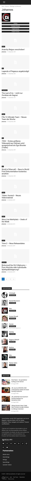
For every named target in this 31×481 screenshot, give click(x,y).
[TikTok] (22, 443)
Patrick (11, 324)
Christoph (12, 293)
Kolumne (4, 262)
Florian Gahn (13, 363)
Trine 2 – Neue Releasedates (13, 243)
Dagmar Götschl (14, 339)
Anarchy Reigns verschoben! (13, 49)
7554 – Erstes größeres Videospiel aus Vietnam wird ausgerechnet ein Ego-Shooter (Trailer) (14, 144)
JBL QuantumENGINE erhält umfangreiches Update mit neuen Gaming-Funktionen (20, 389)
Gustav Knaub (13, 316)
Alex (10, 308)
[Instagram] (10, 443)
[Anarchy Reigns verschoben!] (15, 40)
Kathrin (11, 347)
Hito (10, 355)
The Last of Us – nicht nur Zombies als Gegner (12, 94)
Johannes (4, 51)
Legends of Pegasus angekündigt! (15, 71)
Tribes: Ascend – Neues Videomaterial (11, 196)
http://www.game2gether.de (14, 328)
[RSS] (18, 443)
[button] (3, 478)
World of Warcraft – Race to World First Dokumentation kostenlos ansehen (15, 171)
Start (3, 6)
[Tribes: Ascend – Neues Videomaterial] (15, 186)
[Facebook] (7, 443)
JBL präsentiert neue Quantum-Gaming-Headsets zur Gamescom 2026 (19, 398)
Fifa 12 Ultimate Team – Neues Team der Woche (14, 118)
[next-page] (13, 279)
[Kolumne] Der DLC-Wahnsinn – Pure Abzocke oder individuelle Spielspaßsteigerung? (14, 267)
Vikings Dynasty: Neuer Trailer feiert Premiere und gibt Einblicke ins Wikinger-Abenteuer (20, 407)
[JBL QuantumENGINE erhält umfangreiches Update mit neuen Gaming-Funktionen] (6, 390)
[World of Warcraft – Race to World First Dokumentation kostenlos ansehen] (15, 160)
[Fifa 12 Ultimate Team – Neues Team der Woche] (15, 108)
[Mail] (14, 443)
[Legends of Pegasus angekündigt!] (15, 62)
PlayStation (4, 90)
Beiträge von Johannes (15, 6)
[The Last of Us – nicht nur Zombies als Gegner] (15, 84)
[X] (3, 447)
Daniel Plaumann (14, 301)
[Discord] (3, 443)
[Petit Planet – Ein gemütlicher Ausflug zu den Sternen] (6, 382)
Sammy (11, 332)
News (3, 46)
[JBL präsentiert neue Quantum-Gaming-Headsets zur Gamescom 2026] (6, 399)
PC (2, 68)
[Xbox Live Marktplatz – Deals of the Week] (15, 210)
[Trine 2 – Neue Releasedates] (15, 234)
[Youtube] (7, 447)
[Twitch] (26, 443)
